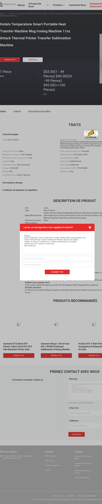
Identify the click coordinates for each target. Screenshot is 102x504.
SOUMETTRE (57, 272)
